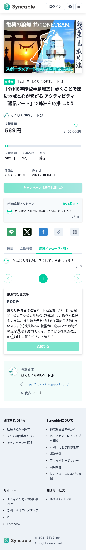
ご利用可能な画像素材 (64, 447)
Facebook (13, 524)
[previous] (8, 278)
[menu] (78, 6)
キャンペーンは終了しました (43, 187)
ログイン (55, 6)
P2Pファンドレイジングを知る (65, 438)
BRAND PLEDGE (61, 499)
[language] (70, 6)
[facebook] (43, 232)
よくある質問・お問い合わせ (23, 502)
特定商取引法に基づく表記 (66, 476)
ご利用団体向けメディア (22, 510)
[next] (78, 278)
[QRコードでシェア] (74, 232)
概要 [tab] (10, 248)
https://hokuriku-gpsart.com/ (47, 384)
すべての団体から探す (21, 436)
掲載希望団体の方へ (63, 429)
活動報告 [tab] (26, 248)
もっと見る (69, 203)
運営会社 (56, 453)
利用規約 (56, 467)
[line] (11, 232)
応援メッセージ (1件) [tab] (53, 248)
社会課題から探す (18, 429)
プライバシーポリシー (64, 460)
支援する (43, 346)
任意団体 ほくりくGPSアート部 (40, 81)
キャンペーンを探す (20, 442)
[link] (58, 232)
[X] (27, 232)
